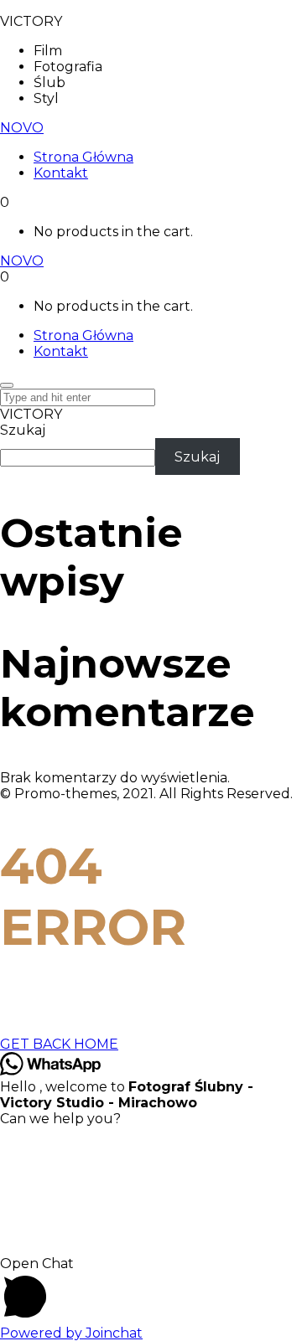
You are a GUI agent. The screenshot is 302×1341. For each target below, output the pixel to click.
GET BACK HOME (59, 1044)
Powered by (71, 1333)
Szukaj (22, 430)
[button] (151, 1290)
